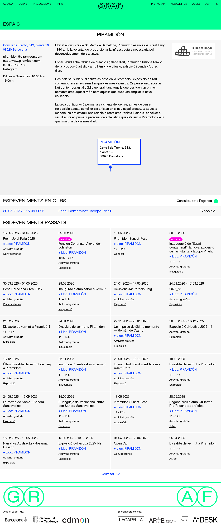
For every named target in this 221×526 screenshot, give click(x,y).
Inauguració (176, 271)
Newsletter (179, 3)
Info (60, 3)
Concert (119, 253)
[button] (110, 168)
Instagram (158, 3)
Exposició (207, 211)
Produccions (42, 3)
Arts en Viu (120, 422)
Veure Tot (108, 474)
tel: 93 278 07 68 (14, 65)
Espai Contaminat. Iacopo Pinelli (85, 211)
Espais (23, 3)
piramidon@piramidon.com (22, 56)
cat (209, 3)
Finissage (64, 426)
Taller (172, 426)
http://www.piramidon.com (22, 61)
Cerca (216, 4)
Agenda (8, 3)
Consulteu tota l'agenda (194, 201)
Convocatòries (12, 253)
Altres (173, 458)
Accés (196, 3)
